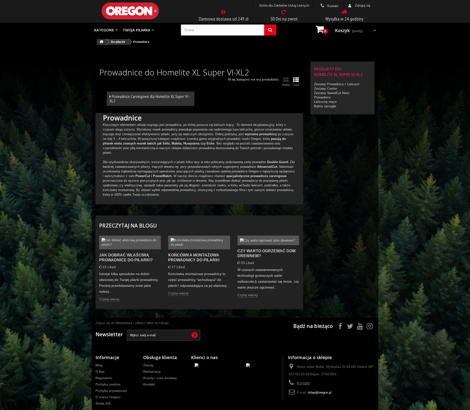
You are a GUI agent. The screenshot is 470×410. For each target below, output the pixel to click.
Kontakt (332, 6)
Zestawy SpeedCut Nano (331, 93)
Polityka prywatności (111, 391)
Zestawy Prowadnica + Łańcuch (336, 84)
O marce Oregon (107, 397)
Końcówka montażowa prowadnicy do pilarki (193, 257)
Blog (99, 365)
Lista (296, 84)
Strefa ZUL (103, 403)
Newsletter (109, 334)
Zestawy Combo (325, 88)
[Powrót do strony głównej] (101, 42)
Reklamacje (152, 372)
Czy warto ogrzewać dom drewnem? (266, 253)
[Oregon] (138, 10)
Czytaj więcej (109, 299)
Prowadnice (322, 97)
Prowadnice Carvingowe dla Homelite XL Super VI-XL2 (149, 99)
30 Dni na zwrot (284, 19)
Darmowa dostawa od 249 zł (223, 19)
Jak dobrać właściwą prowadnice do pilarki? (126, 257)
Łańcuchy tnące (325, 102)
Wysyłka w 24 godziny (344, 19)
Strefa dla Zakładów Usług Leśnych (284, 5)
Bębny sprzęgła (325, 106)
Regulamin (103, 378)
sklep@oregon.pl (319, 392)
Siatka (286, 84)
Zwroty (148, 365)
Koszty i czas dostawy (160, 378)
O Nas (100, 372)
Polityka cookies (107, 384)
